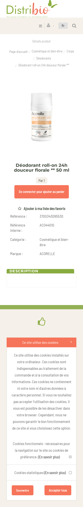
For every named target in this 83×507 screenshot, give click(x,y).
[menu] (40, 26)
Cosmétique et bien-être (47, 51)
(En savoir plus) (49, 457)
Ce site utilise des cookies (40, 342)
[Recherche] (74, 26)
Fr (63, 25)
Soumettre (22, 490)
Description (24, 271)
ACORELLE (47, 253)
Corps (70, 51)
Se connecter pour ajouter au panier (41, 192)
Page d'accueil (18, 52)
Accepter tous (58, 490)
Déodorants (43, 58)
